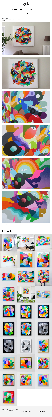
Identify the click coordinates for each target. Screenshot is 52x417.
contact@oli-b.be (42, 411)
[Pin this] (8, 225)
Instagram (30, 411)
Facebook (22, 411)
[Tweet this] (4, 225)
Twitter (26, 411)
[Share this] (2, 225)
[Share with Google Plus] (6, 225)
